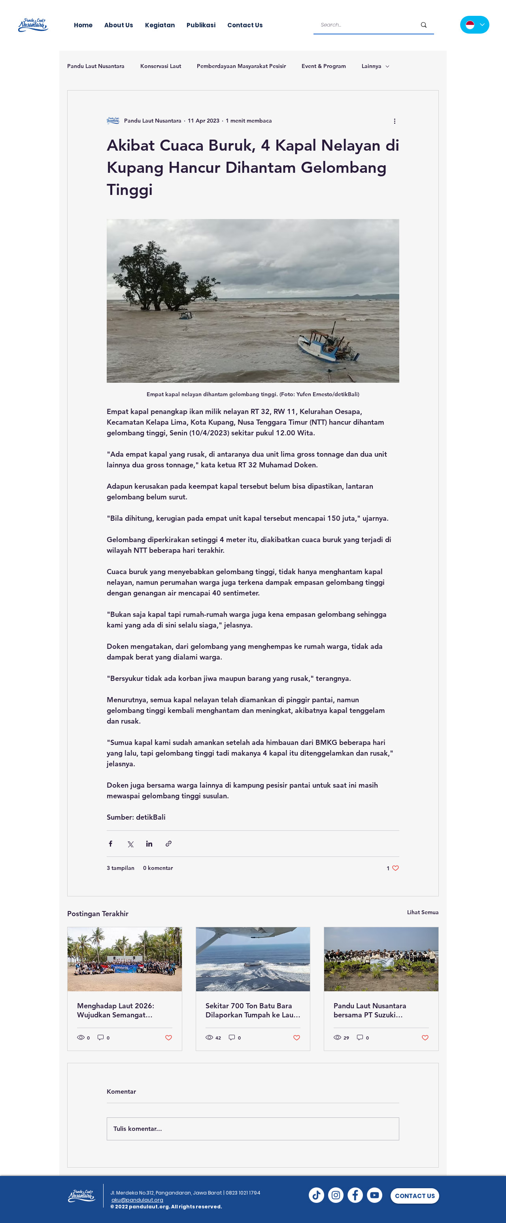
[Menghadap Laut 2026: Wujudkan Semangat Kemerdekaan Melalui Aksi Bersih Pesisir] (125, 959)
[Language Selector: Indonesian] (474, 25)
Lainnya (371, 66)
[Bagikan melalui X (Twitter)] (130, 843)
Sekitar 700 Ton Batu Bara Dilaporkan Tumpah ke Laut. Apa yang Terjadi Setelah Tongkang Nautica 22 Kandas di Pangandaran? (252, 1010)
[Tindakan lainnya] (394, 120)
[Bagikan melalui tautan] (168, 843)
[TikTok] (316, 1195)
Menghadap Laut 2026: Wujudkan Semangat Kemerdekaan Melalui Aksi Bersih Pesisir (121, 1010)
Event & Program (324, 66)
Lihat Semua (423, 912)
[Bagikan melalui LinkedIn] (149, 843)
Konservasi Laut (160, 66)
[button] (415, 1196)
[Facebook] (355, 1195)
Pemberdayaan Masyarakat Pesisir (241, 66)
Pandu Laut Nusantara (96, 66)
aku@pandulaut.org (137, 1200)
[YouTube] (374, 1195)
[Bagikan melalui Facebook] (110, 843)
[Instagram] (336, 1195)
